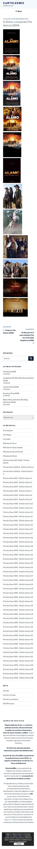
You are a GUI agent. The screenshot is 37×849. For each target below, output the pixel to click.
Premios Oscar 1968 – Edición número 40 (18, 631)
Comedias (6, 439)
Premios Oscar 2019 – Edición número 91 (18, 648)
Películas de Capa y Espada (12, 447)
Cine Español (8, 431)
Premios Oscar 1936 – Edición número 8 (17, 495)
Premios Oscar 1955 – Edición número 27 (18, 576)
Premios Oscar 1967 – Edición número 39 (18, 627)
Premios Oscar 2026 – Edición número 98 (18, 678)
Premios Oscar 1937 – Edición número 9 (17, 499)
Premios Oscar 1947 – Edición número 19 (18, 542)
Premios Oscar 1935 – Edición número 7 (17, 491)
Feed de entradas (9, 695)
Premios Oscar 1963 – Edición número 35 (18, 610)
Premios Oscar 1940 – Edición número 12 (18, 512)
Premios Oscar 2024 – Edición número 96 (18, 669)
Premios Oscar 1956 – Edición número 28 (18, 580)
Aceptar (19, 844)
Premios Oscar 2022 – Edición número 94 (18, 661)
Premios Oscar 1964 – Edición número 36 (18, 614)
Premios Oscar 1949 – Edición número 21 (18, 550)
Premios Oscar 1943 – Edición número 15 (18, 525)
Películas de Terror (10, 443)
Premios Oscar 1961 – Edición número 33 (18, 601)
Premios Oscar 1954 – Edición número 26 (18, 572)
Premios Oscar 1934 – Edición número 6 (17, 487)
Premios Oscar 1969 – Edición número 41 (18, 635)
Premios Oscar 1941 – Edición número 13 (17, 516)
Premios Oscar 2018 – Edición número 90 (18, 644)
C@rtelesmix (13, 3)
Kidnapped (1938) (9, 372)
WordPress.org (8, 704)
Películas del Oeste (10, 456)
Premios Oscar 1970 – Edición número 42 (18, 640)
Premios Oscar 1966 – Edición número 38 (18, 623)
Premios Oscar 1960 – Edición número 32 (18, 597)
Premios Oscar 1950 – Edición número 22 (18, 555)
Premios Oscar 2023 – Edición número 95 (18, 665)
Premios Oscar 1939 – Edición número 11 (17, 508)
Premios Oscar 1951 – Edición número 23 (18, 559)
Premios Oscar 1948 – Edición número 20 (18, 546)
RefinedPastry (22, 19)
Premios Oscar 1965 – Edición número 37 (18, 618)
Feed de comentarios (10, 699)
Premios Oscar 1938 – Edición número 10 (18, 504)
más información (22, 841)
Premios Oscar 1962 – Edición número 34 (18, 606)
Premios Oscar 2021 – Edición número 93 (18, 657)
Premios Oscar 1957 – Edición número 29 (18, 584)
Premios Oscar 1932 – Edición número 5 (17, 482)
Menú (20, 11)
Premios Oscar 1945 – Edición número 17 (18, 533)
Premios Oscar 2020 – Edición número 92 (18, 652)
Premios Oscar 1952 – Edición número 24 (18, 563)
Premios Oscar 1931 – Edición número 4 (17, 478)
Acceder (6, 691)
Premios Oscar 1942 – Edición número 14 (18, 521)
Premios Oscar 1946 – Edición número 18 (18, 538)
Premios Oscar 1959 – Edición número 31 (18, 593)
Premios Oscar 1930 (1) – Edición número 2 (18, 467)
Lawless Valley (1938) (11, 387)
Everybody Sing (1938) (11, 393)
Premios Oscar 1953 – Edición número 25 (18, 567)
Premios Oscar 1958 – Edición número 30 (18, 589)
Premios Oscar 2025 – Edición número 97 (18, 674)
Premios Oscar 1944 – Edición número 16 (18, 529)
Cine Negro (7, 435)
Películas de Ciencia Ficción (13, 452)
